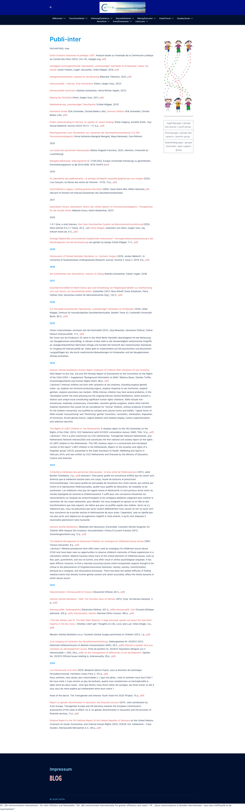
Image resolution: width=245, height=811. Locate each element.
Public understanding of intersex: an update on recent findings (82, 122)
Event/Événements (121, 21)
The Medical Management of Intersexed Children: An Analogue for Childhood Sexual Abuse (97, 541)
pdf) (70, 613)
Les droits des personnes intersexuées (70, 150)
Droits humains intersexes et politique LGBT (72, 55)
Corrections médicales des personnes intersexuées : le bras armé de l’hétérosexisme (93, 472)
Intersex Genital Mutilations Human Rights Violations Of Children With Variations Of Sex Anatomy (99, 370)
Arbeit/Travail (164, 18)
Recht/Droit (101, 21)
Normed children (115, 111)
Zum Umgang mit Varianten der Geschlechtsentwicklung (79, 641)
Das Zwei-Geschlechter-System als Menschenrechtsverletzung (110, 224)
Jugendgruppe (174, 123)
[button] (51, 7)
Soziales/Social (183, 18)
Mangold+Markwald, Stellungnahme (68, 161)
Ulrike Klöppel (97, 228)
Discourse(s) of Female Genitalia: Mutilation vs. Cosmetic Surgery (83, 256)
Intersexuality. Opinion (85, 613)
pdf (103, 59)
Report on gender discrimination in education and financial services (84, 702)
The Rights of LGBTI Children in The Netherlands (75, 428)
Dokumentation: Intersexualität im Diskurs (71, 592)
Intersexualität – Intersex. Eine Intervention (71, 83)
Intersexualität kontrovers (63, 90)
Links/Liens (140, 21)
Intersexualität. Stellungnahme (65, 609)
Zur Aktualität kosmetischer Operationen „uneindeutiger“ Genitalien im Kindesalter (92, 309)
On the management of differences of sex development (112, 652)
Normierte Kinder (59, 111)
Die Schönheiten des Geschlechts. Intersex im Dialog (77, 274)
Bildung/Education (145, 18)
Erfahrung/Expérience (100, 18)
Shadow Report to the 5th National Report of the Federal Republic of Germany (90, 720)
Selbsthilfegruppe (174, 142)
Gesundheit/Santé (123, 18)
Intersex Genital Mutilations (64, 527)
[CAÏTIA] (122, 7)
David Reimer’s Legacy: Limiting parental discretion (76, 189)
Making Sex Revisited (61, 97)
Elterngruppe (171, 133)
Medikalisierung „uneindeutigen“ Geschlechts (73, 104)
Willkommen (57, 18)
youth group (184, 127)
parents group (183, 136)
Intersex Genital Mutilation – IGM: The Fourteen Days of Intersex (82, 599)
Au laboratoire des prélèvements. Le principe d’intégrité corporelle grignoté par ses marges (96, 178)
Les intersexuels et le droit (63, 670)
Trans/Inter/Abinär (76, 18)
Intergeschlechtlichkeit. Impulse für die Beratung (74, 76)
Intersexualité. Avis (125, 609)
